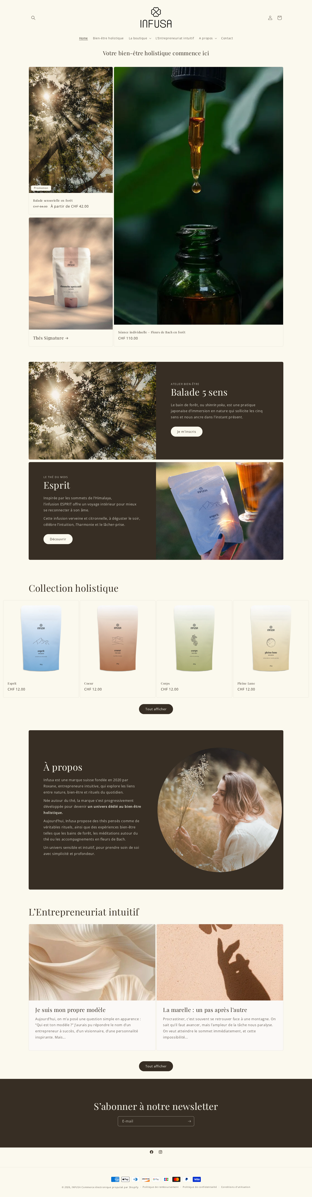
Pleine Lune (246, 683)
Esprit (12, 683)
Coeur (88, 683)
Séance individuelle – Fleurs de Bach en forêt (152, 332)
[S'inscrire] (189, 1121)
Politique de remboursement (160, 1187)
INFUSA (76, 1187)
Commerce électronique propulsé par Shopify (110, 1187)
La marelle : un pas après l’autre (205, 1009)
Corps (165, 683)
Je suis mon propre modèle (70, 1009)
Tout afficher (156, 709)
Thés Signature (48, 338)
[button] (33, 18)
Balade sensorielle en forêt (53, 200)
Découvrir (58, 539)
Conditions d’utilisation (235, 1187)
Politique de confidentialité (200, 1187)
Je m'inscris (186, 432)
